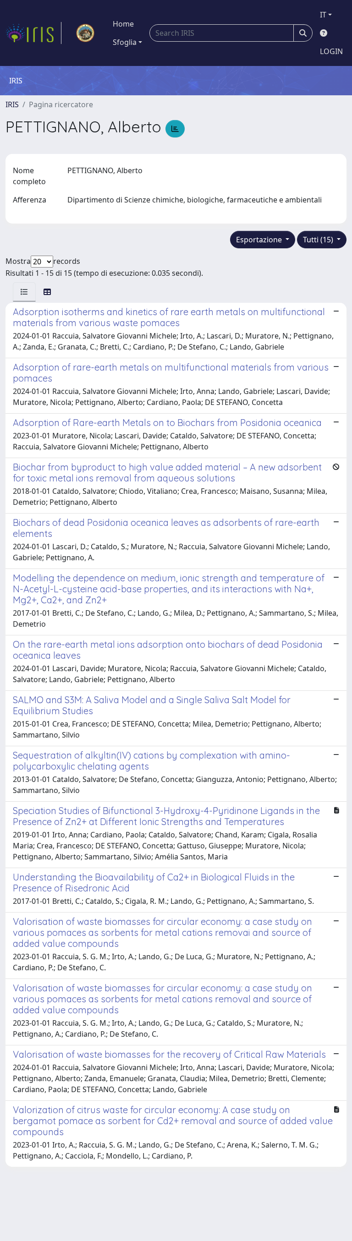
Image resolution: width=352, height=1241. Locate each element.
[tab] (24, 291)
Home (123, 24)
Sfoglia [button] (125, 42)
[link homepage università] (85, 33)
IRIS (12, 104)
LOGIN (331, 51)
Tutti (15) (319, 240)
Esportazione (260, 240)
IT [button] (323, 15)
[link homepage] (33, 33)
